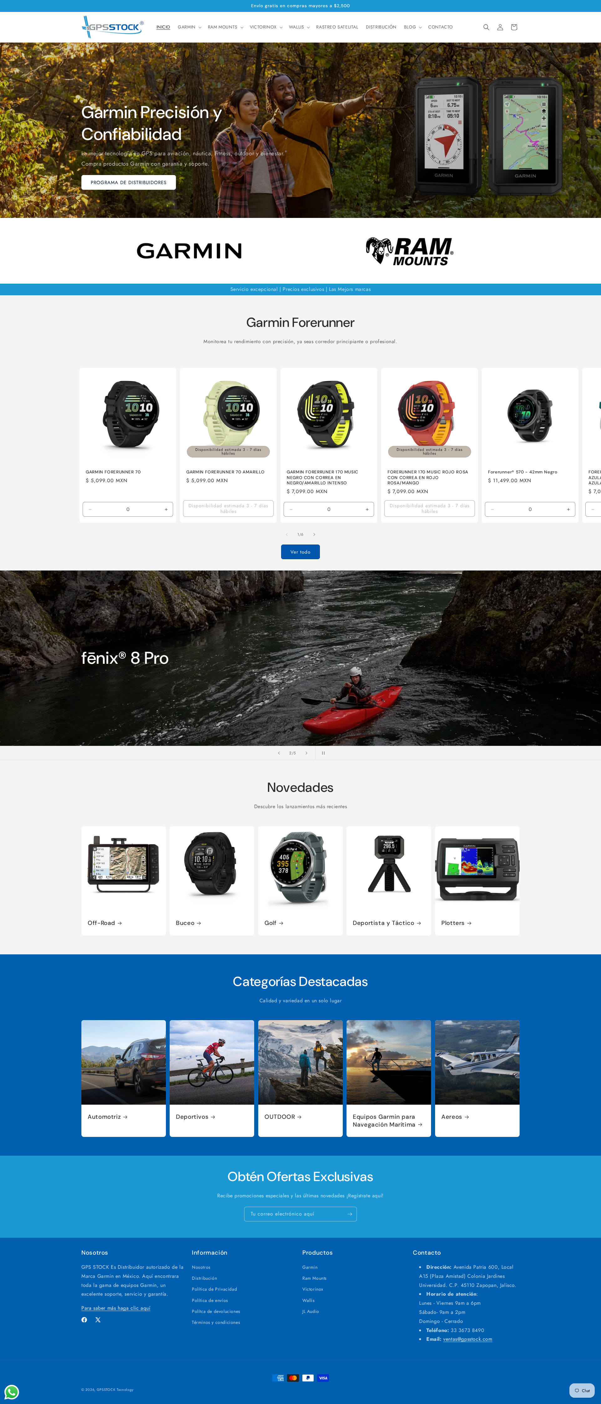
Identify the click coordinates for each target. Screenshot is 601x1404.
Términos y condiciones (216, 1322)
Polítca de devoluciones (216, 1311)
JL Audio (310, 1311)
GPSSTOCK (106, 1389)
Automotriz (104, 1117)
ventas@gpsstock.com (467, 1339)
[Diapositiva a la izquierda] (287, 534)
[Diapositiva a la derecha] (314, 534)
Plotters (453, 923)
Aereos (451, 1117)
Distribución (204, 1278)
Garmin (310, 1267)
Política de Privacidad (214, 1289)
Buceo (185, 923)
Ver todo (300, 552)
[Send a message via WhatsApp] (11, 1392)
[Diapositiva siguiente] (306, 753)
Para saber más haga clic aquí (115, 1308)
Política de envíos (210, 1300)
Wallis (308, 1300)
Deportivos (192, 1117)
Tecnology (125, 1389)
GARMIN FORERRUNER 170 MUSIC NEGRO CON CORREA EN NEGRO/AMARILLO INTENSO (322, 477)
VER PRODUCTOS (111, 710)
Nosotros (201, 1267)
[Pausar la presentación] (322, 753)
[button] (189, 27)
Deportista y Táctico (383, 923)
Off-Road (101, 923)
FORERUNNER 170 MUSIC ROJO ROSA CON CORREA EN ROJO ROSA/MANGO (428, 477)
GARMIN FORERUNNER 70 (113, 472)
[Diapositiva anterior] (279, 753)
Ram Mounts (314, 1278)
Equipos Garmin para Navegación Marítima (384, 1120)
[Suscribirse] (350, 1214)
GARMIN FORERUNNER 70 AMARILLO (225, 472)
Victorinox (312, 1289)
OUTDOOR (280, 1117)
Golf (271, 923)
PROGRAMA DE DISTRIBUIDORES (129, 182)
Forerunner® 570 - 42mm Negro (522, 472)
